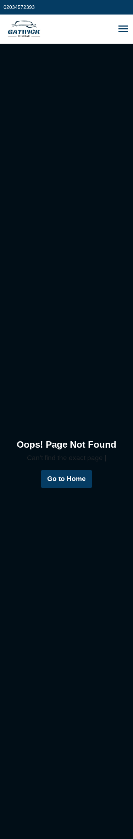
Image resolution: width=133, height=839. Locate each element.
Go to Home (66, 478)
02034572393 (19, 7)
